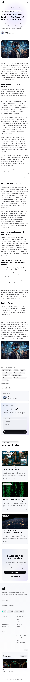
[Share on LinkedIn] (6, 387)
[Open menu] (27, 2)
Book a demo (14, 572)
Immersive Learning (16, 375)
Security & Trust (5, 626)
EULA (17, 640)
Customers (19, 624)
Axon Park (23, 370)
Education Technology (19, 372)
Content (4, 621)
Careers (4, 629)
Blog (7, 7)
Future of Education (7, 372)
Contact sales (5, 600)
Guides (18, 621)
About (3, 619)
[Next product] (27, 650)
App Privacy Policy (21, 635)
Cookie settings (20, 645)
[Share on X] (2, 387)
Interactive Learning (7, 377)
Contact (4, 631)
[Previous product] (25, 650)
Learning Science (6, 624)
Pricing (18, 626)
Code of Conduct (20, 642)
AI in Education (6, 375)
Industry (16, 370)
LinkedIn (4, 607)
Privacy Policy (20, 632)
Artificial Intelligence (6, 370)
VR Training (5, 380)
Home (2, 7)
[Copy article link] (9, 387)
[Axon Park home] (2, 2)
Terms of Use (19, 637)
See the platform (15, 576)
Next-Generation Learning (20, 377)
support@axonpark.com (8, 605)
